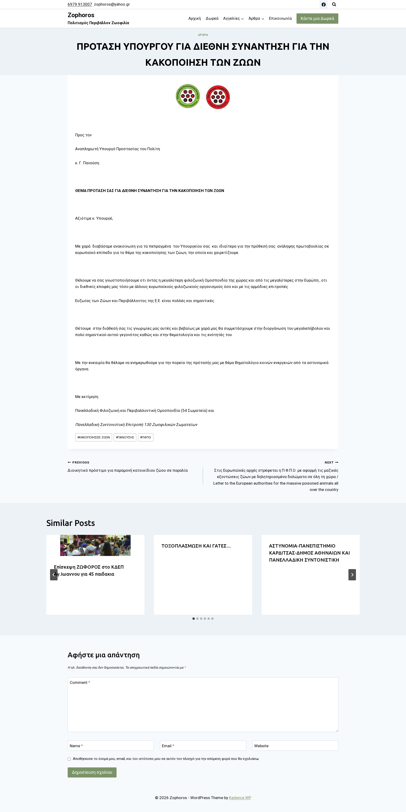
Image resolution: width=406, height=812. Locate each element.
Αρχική (194, 18)
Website (261, 745)
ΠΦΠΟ (145, 437)
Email (168, 745)
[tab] (193, 618)
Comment (80, 682)
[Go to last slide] (54, 574)
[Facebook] (324, 4)
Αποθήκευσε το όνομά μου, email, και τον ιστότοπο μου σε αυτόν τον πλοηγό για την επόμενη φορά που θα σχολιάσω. (166, 759)
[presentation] (95, 545)
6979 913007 (80, 4)
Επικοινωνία (280, 18)
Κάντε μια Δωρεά (317, 18)
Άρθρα (203, 35)
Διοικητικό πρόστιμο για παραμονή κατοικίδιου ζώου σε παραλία (128, 466)
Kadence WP (240, 797)
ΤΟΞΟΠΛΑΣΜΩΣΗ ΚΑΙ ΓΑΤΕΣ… (196, 545)
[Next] (352, 574)
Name (76, 745)
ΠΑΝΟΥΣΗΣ (125, 437)
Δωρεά (212, 18)
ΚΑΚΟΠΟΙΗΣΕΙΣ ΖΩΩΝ (93, 437)
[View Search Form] (334, 4)
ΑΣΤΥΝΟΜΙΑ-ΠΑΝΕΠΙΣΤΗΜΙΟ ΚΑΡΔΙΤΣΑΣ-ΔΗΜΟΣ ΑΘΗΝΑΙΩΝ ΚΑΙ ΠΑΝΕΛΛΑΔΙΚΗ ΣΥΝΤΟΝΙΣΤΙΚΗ (309, 553)
